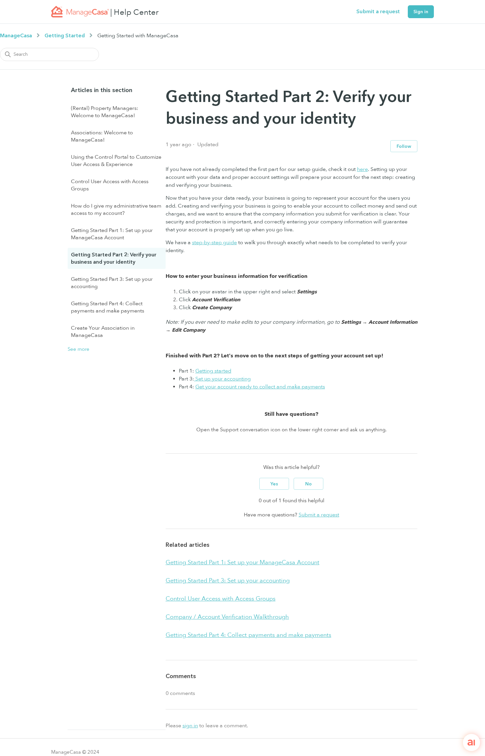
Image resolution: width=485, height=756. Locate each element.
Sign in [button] (420, 12)
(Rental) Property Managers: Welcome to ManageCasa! (104, 112)
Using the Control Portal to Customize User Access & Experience (116, 160)
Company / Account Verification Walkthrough (227, 617)
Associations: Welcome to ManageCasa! (102, 136)
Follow (404, 146)
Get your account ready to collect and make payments (260, 386)
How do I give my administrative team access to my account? (116, 209)
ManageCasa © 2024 (75, 752)
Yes (274, 484)
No (308, 484)
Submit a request (378, 11)
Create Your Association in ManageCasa (103, 331)
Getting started (213, 371)
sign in (190, 725)
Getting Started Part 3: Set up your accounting (112, 283)
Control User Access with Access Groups (109, 185)
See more (78, 349)
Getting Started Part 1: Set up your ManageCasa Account (112, 234)
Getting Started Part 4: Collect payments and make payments (107, 307)
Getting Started (65, 35)
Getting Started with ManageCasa (137, 35)
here (362, 169)
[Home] (80, 11)
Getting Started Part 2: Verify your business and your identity (113, 258)
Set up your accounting (222, 378)
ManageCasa (16, 35)
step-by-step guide (214, 242)
